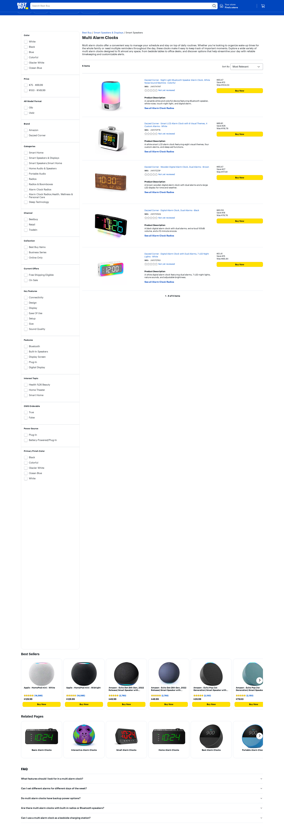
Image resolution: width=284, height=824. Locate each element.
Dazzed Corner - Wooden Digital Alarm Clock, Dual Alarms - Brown (176, 167)
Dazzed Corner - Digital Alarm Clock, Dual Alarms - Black (171, 210)
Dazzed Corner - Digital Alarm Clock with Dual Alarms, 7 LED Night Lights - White (176, 255)
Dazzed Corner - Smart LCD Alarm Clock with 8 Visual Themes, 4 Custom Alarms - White (175, 125)
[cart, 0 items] (263, 6)
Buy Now (239, 90)
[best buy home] (22, 6)
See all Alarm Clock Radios (159, 108)
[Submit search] (214, 6)
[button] (229, 6)
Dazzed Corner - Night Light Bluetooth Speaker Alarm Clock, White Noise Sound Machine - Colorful (177, 81)
